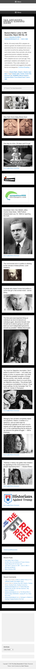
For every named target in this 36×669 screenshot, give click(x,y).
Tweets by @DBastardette (10, 549)
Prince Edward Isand (19, 77)
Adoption (20, 72)
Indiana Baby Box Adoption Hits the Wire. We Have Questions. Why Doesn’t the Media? (17, 588)
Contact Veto (28, 73)
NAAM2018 (16, 75)
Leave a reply (24, 39)
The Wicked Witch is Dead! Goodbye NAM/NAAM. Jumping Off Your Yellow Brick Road (18, 593)
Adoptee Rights (13, 72)
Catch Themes (24, 666)
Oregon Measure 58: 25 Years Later (13, 563)
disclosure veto (8, 75)
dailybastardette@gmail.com (11, 39)
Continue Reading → (24, 67)
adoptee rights (16, 73)
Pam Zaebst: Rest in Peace (11, 560)
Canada (22, 73)
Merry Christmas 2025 (10, 569)
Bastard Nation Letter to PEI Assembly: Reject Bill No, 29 (15, 34)
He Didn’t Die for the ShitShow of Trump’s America (17, 562)
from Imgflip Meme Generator (11, 168)
